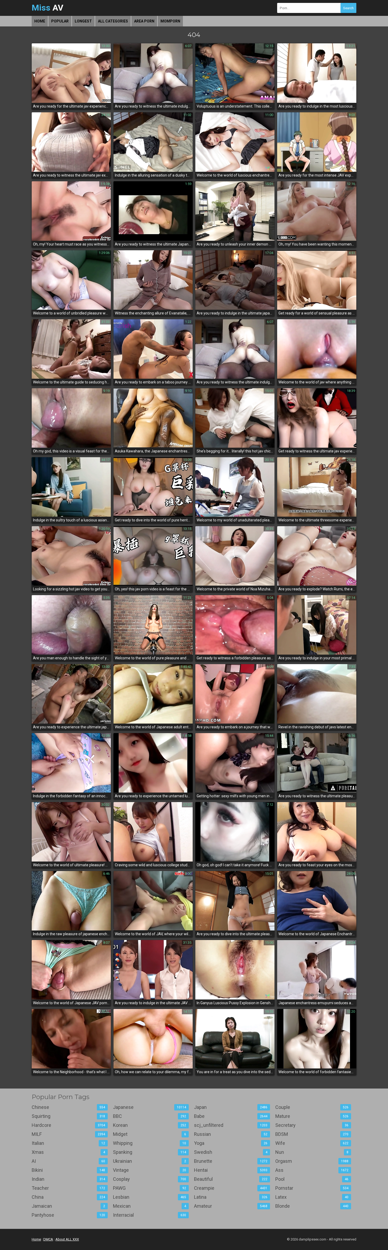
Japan (230, 1107)
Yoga (230, 1143)
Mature (312, 1116)
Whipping (149, 1143)
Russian (230, 1134)
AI (68, 1161)
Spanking (149, 1152)
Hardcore (68, 1125)
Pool (312, 1179)
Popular (60, 21)
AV (47, 8)
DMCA (48, 1239)
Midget (149, 1134)
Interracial (149, 1215)
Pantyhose (68, 1215)
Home (39, 21)
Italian (68, 1143)
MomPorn (170, 21)
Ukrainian (149, 1161)
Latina (230, 1197)
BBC (149, 1116)
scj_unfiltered (230, 1125)
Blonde (312, 1206)
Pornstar (312, 1188)
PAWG (149, 1188)
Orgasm (312, 1161)
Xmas (68, 1152)
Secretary (312, 1125)
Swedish (230, 1152)
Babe (230, 1116)
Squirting (68, 1116)
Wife (312, 1143)
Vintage (149, 1170)
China (68, 1197)
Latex (312, 1197)
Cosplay (149, 1179)
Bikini (68, 1170)
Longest (83, 21)
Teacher (68, 1188)
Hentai (230, 1170)
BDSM (312, 1134)
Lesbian (149, 1197)
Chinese (68, 1107)
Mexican (149, 1206)
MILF (68, 1134)
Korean (149, 1125)
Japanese (149, 1107)
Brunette (230, 1161)
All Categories (113, 21)
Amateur (230, 1206)
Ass (312, 1170)
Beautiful (230, 1179)
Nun (312, 1152)
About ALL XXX (67, 1239)
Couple (312, 1107)
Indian (68, 1179)
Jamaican (68, 1206)
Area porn (144, 21)
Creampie (230, 1188)
